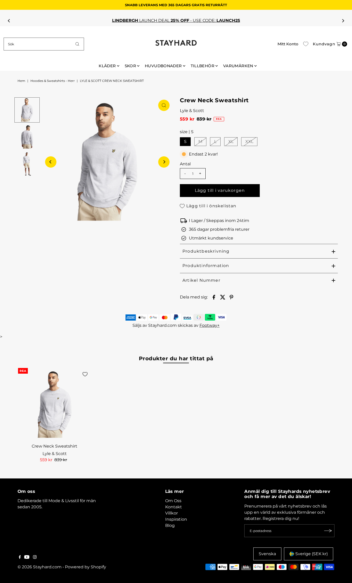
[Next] (343, 20)
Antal (185, 163)
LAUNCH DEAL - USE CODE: (120, 20)
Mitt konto (288, 43)
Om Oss (173, 500)
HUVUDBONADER (163, 65)
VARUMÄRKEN (238, 65)
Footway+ (209, 325)
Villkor (171, 513)
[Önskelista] (306, 44)
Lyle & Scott (192, 110)
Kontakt (173, 506)
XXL (249, 141)
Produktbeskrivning (206, 251)
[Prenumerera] (328, 530)
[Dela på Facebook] (214, 297)
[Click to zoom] (164, 105)
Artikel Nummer (201, 280)
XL (230, 141)
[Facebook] (20, 557)
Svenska (267, 553)
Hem (21, 81)
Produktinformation (205, 265)
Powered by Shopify (85, 566)
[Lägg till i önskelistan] (85, 374)
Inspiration (176, 519)
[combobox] (44, 44)
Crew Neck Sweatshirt (54, 446)
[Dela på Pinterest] (231, 297)
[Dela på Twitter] (223, 297)
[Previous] (9, 20)
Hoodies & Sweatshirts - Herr (52, 81)
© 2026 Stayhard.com (40, 566)
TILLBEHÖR (202, 65)
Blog (170, 525)
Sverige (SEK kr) (311, 553)
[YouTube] (26, 557)
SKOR (130, 65)
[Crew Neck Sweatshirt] (54, 404)
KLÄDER (107, 65)
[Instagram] (35, 557)
